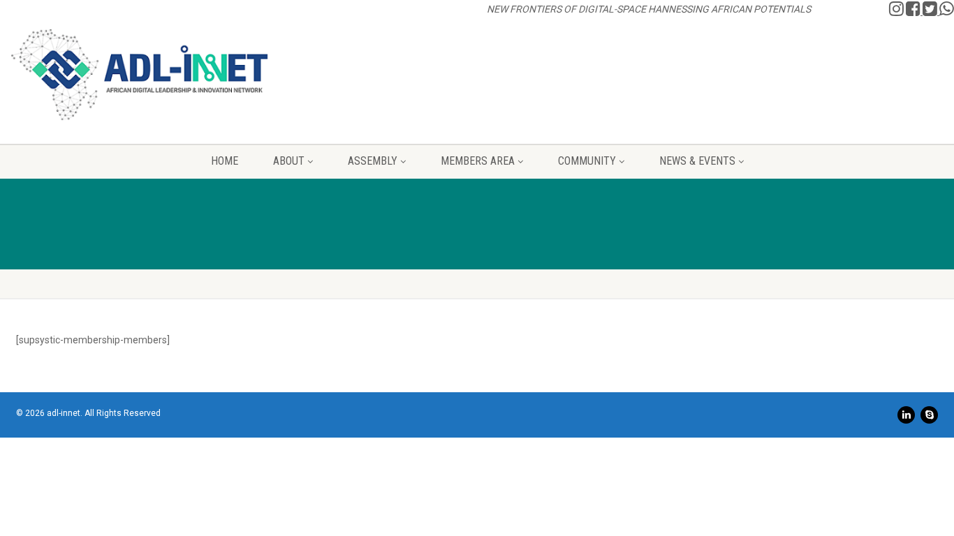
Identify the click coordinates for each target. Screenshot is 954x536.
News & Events (697, 161)
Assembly (372, 161)
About (288, 161)
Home (224, 161)
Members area (478, 161)
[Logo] (139, 75)
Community (587, 161)
